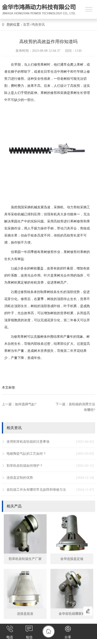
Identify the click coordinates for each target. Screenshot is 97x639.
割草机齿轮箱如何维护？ (50, 465)
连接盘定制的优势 (50, 477)
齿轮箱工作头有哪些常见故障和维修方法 (50, 489)
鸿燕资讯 (38, 24)
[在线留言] (87, 611)
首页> (27, 24)
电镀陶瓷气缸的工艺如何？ (50, 453)
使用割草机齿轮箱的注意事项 (50, 441)
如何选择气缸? (25, 404)
